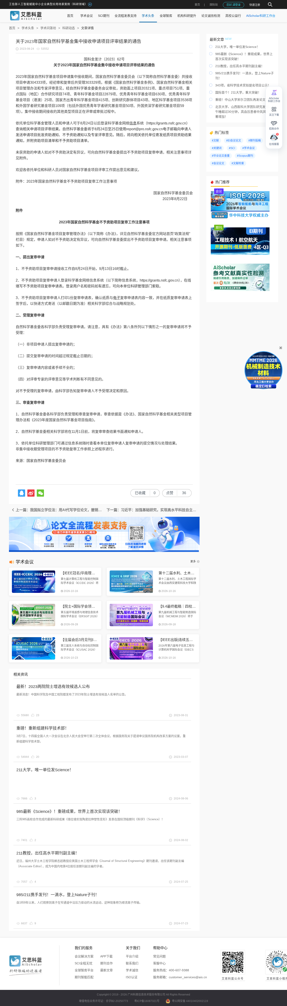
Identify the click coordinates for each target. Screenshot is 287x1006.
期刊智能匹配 (84, 977)
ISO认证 (131, 977)
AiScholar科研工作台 (260, 15)
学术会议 (86, 15)
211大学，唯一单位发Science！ (44, 770)
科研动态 (68, 28)
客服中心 (159, 963)
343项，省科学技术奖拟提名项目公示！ (243, 85)
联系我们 (132, 963)
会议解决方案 (84, 956)
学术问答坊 (48, 28)
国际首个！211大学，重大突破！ (238, 92)
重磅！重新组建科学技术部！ (42, 728)
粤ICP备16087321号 (146, 1001)
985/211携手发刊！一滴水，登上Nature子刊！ (57, 895)
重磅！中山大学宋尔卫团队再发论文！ (242, 99)
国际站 (214, 4)
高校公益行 (233, 15)
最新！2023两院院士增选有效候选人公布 (53, 686)
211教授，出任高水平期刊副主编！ (47, 853)
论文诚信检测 (210, 15)
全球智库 (166, 15)
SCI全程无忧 (83, 963)
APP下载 (106, 956)
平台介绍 (132, 956)
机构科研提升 (186, 15)
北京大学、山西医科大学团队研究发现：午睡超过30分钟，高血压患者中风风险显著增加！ (243, 111)
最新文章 (106, 970)
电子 (116, 298)
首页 (197, 4)
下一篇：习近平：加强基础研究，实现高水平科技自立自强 (153, 510)
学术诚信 (132, 970)
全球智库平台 (84, 970)
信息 (133, 123)
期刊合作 (106, 963)
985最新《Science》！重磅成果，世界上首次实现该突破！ (69, 811)
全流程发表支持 (126, 15)
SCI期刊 (103, 15)
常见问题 (159, 956)
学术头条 (148, 15)
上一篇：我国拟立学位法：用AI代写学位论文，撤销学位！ (59, 510)
